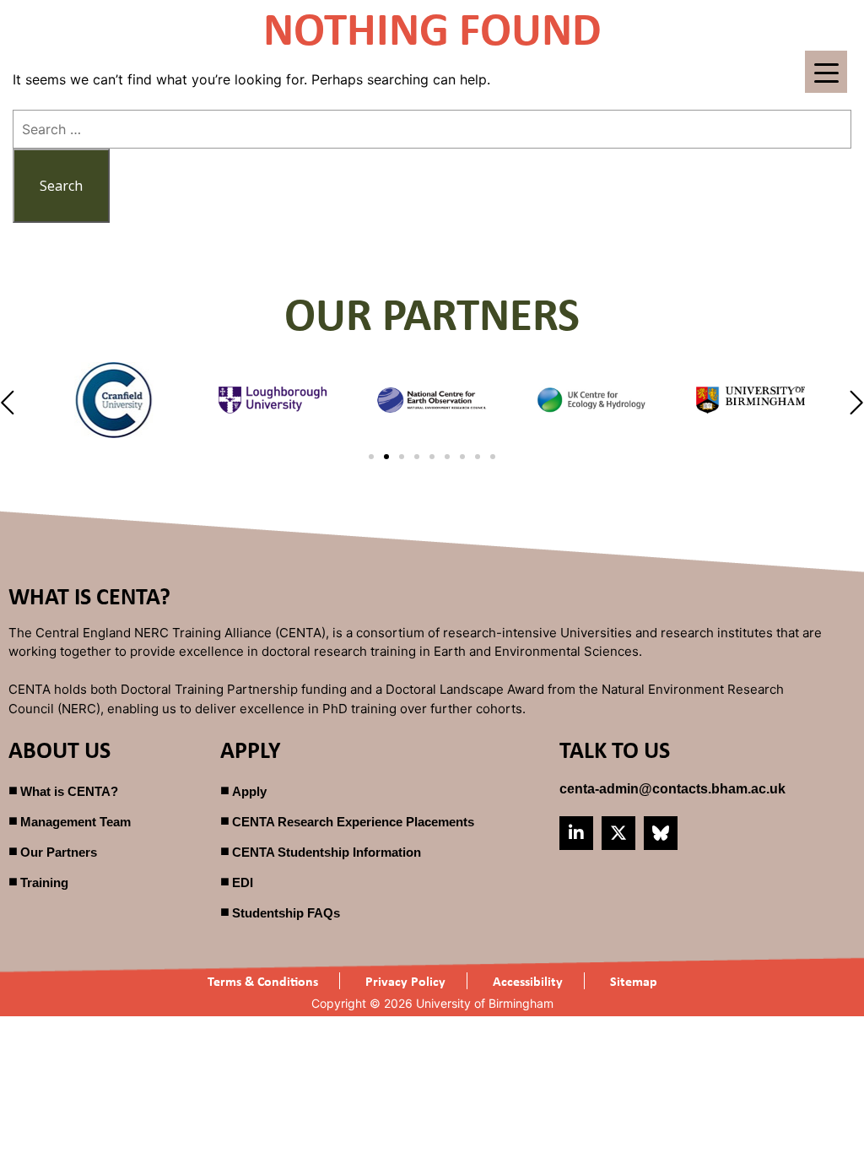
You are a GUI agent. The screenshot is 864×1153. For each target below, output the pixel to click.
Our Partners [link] (58, 852)
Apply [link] (249, 791)
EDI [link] (242, 882)
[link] (672, 789)
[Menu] (826, 72)
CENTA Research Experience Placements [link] (353, 822)
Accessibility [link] (528, 981)
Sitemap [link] (633, 981)
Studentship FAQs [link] (286, 913)
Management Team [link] (75, 822)
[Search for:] (432, 129)
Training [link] (44, 882)
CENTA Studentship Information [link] (326, 852)
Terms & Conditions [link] (263, 981)
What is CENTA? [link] (69, 791)
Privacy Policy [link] (405, 981)
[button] (9, 403)
